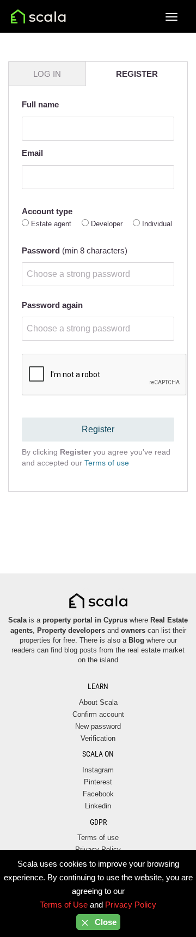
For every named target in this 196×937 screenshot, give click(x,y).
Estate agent (51, 224)
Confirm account (98, 714)
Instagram (98, 770)
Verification (98, 738)
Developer (106, 224)
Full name (40, 104)
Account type (47, 211)
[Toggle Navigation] (171, 17)
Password (74, 250)
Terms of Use (64, 904)
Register (98, 429)
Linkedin (98, 806)
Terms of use (106, 462)
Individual (157, 224)
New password (98, 726)
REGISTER (137, 73)
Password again (52, 305)
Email (32, 153)
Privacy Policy (130, 904)
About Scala (98, 702)
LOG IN (47, 73)
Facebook (98, 794)
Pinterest (98, 782)
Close (105, 922)
